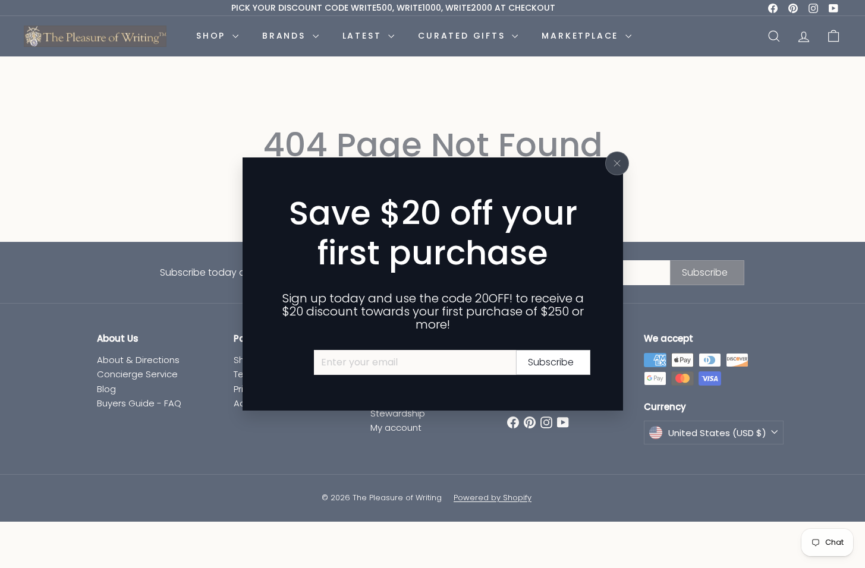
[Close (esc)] (617, 163)
